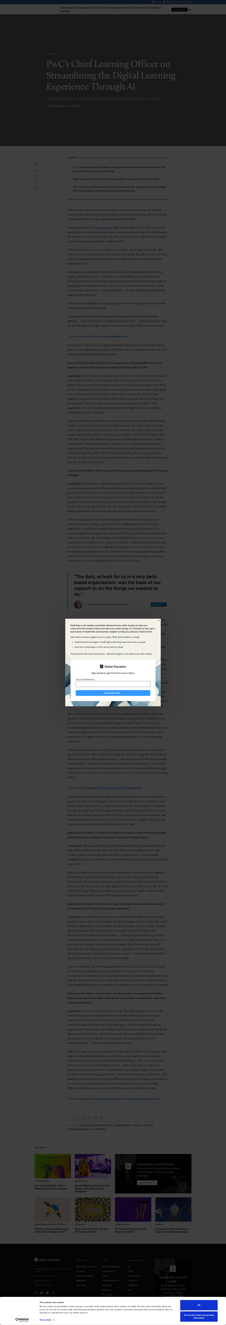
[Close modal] (159, 621)
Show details (45, 1320)
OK (198, 1305)
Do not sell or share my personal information (199, 1316)
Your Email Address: (85, 679)
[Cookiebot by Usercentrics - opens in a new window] (22, 1320)
